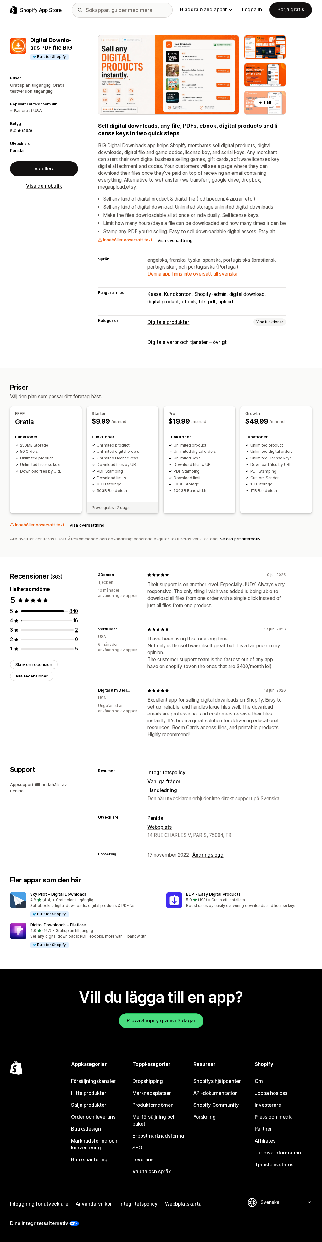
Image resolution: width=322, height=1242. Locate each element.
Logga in (252, 10)
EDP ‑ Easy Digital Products (213, 894)
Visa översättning (175, 240)
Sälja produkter (88, 1105)
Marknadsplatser (151, 1093)
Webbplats (159, 827)
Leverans (142, 1160)
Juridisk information (278, 1153)
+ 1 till (265, 102)
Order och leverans (93, 1117)
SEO (137, 1148)
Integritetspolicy (166, 772)
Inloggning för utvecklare (39, 1204)
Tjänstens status (274, 1165)
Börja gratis (290, 10)
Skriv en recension (33, 664)
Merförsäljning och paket (154, 1120)
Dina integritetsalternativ (39, 1223)
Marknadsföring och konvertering (94, 1144)
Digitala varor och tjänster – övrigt (187, 342)
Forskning (204, 1117)
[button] (83, 905)
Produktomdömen (153, 1105)
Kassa (154, 294)
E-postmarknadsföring (158, 1136)
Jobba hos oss (271, 1093)
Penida (17, 150)
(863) (27, 130)
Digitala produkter (168, 322)
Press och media (274, 1117)
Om (259, 1081)
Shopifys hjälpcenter (217, 1081)
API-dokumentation (215, 1093)
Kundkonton (178, 294)
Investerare (268, 1105)
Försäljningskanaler (93, 1081)
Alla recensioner (31, 675)
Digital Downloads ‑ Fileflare (58, 924)
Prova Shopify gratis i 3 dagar (161, 1021)
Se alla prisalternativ (240, 538)
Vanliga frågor (163, 781)
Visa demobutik (44, 186)
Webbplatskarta (183, 1204)
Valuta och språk (151, 1172)
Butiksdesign (86, 1129)
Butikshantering (89, 1160)
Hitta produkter (88, 1093)
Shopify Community (216, 1105)
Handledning (162, 790)
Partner (263, 1129)
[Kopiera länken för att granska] (117, 574)
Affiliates (265, 1141)
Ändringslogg (208, 855)
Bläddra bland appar (203, 10)
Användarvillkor (94, 1204)
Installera (44, 169)
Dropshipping (147, 1081)
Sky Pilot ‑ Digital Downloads (58, 894)
